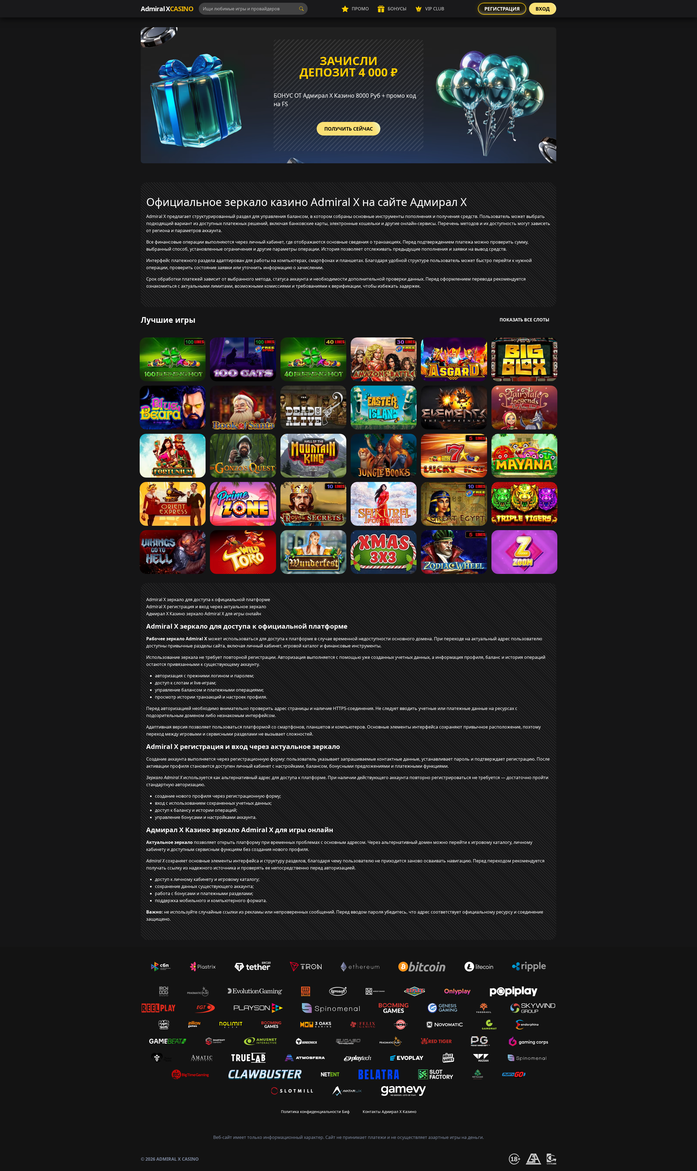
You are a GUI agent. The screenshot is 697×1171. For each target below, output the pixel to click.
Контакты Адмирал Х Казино (389, 1111)
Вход (543, 8)
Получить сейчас (348, 128)
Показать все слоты (524, 320)
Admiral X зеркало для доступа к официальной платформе (208, 600)
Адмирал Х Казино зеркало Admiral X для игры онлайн (203, 614)
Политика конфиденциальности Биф (315, 1111)
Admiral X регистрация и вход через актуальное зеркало (206, 607)
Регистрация (502, 8)
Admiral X (167, 8)
